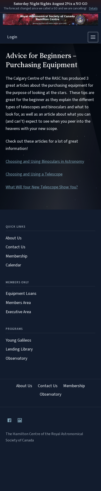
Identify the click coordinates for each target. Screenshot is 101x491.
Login (12, 37)
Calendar (13, 265)
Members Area (18, 303)
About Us (14, 238)
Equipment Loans (21, 293)
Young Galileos (18, 340)
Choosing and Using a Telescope (34, 174)
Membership (16, 256)
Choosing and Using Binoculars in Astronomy (45, 161)
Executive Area (18, 312)
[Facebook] (9, 420)
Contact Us (15, 247)
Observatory (16, 358)
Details (93, 8)
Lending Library (19, 349)
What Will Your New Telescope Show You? (42, 187)
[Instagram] (19, 420)
